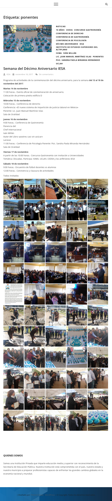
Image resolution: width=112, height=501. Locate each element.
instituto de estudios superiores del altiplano (77, 48)
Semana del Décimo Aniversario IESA (34, 68)
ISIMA (59, 53)
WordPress (50, 495)
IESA (8, 74)
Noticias (61, 26)
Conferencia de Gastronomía (72, 37)
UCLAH (59, 63)
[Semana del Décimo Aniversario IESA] (27, 26)
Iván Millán (69, 53)
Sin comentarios (45, 74)
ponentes (98, 56)
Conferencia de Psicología (71, 40)
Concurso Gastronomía (87, 30)
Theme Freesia (37, 495)
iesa (82, 44)
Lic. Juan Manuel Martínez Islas (73, 56)
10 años (60, 30)
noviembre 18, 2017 (24, 74)
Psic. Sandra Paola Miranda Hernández (78, 60)
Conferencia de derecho (70, 33)
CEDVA (69, 30)
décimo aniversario (67, 44)
